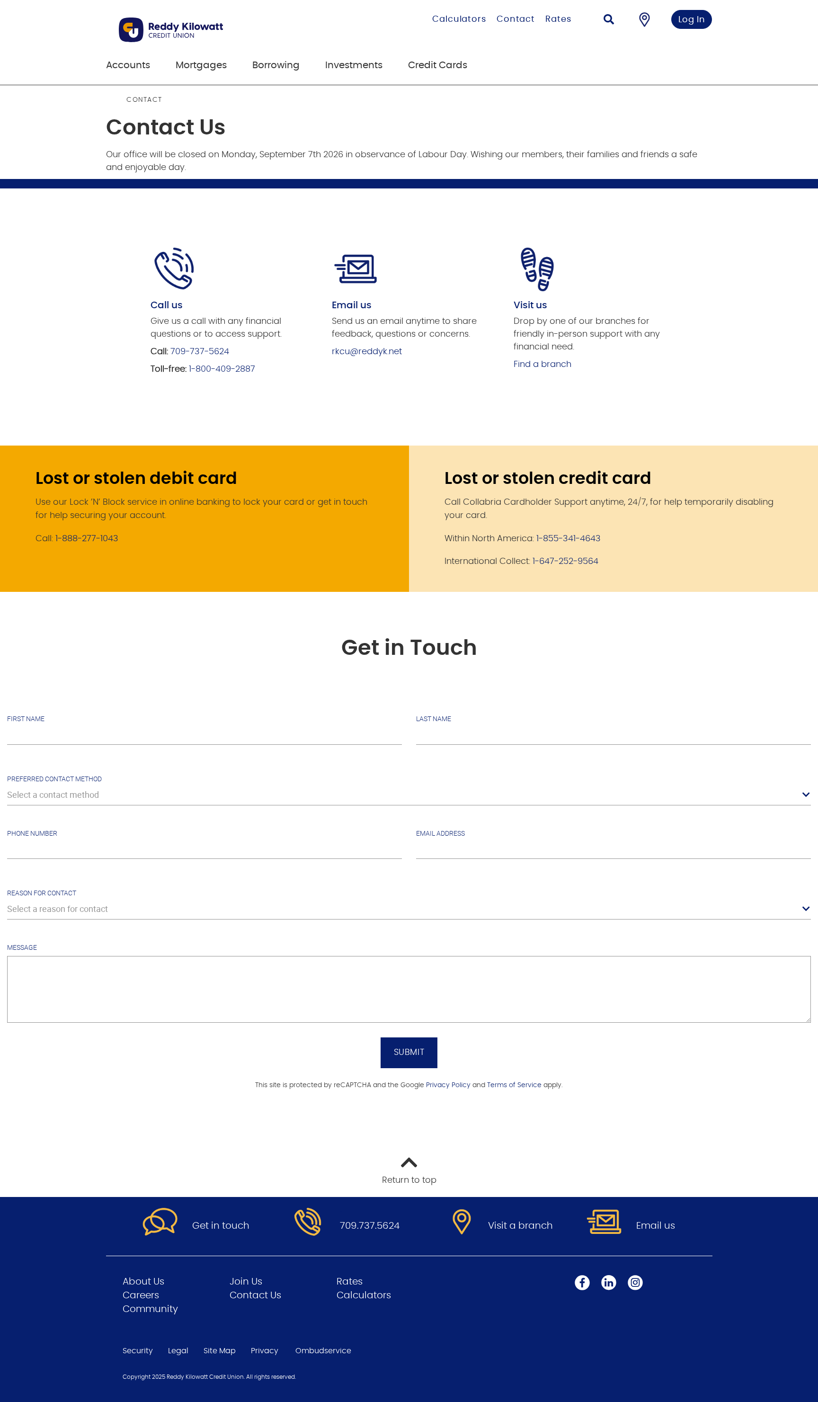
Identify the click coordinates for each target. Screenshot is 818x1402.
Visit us (530, 305)
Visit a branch (520, 1226)
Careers (141, 1295)
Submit (409, 1052)
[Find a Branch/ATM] (644, 19)
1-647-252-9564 (565, 561)
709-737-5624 (199, 352)
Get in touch (220, 1226)
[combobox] (409, 794)
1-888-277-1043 (86, 539)
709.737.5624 (370, 1226)
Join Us (246, 1281)
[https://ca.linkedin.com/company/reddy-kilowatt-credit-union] (608, 1282)
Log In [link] (691, 20)
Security (138, 1351)
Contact (516, 19)
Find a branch (542, 364)
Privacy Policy (448, 1085)
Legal (178, 1351)
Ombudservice (323, 1351)
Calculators (459, 19)
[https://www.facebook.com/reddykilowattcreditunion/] (582, 1282)
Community (150, 1309)
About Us (143, 1281)
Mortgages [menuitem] (201, 65)
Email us (655, 1226)
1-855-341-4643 (568, 539)
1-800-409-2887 (222, 369)
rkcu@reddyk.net (367, 352)
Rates (558, 19)
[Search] (608, 20)
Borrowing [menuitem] (276, 65)
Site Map (220, 1351)
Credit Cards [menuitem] (437, 65)
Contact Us (255, 1295)
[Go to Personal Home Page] (218, 29)
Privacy (264, 1351)
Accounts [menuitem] (128, 65)
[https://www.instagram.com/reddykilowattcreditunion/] (635, 1282)
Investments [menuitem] (353, 65)
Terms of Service (514, 1085)
